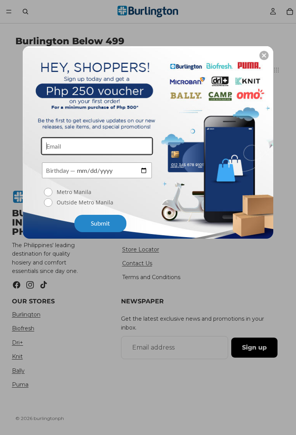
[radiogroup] (97, 198)
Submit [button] (100, 223)
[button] (264, 55)
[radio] (98, 192)
